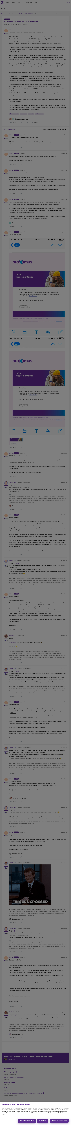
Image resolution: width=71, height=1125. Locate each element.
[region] (35, 1113)
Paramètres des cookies (27, 1120)
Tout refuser (42, 1120)
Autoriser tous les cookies (59, 1120)
